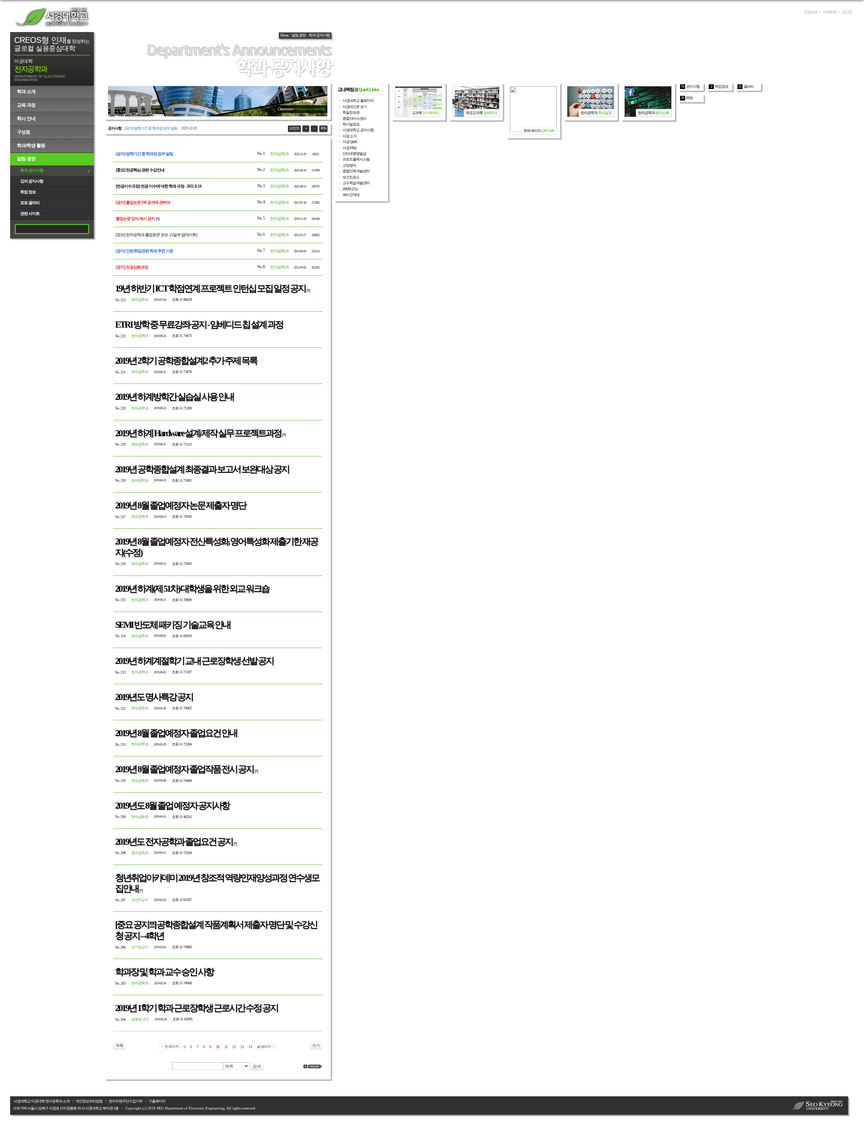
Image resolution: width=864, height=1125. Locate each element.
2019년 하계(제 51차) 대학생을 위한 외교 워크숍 (192, 589)
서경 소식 (350, 136)
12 (234, 1047)
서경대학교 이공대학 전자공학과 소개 (42, 1101)
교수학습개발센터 (356, 183)
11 (225, 1047)
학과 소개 (26, 91)
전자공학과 (279, 153)
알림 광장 (26, 158)
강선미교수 (139, 900)
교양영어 (349, 165)
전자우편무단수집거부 (125, 1101)
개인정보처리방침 (89, 1101)
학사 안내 (26, 118)
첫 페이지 (171, 1046)
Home (284, 35)
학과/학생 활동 (31, 145)
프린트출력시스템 (356, 159)
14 (250, 1047)
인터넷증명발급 (354, 153)
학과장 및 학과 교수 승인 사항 (164, 972)
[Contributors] (305, 1066)
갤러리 (749, 86)
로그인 (847, 11)
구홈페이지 (156, 1101)
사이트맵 (829, 11)
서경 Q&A (350, 142)
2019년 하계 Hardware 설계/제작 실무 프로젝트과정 (198, 433)
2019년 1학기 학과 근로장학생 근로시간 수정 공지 (196, 1008)
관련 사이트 (29, 213)
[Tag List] (315, 1066)
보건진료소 (351, 177)
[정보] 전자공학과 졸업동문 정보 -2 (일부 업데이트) (156, 234)
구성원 (23, 132)
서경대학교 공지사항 (358, 130)
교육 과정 (26, 105)
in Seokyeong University (309, 109)
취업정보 (721, 86)
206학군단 (350, 189)
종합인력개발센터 (356, 171)
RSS (323, 128)
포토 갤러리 (29, 202)
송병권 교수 (140, 1019)
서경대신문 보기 (355, 107)
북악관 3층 (110, 1108)
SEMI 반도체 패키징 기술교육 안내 (172, 625)
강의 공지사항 (31, 181)
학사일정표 (351, 124)
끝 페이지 (264, 1046)
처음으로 (810, 11)
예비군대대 (351, 195)
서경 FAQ (349, 148)
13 (242, 1047)
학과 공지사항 (31, 170)
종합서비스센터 (354, 118)
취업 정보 (28, 192)
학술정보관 (351, 112)
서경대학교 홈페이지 (358, 101)
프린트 (294, 128)
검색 (257, 1066)
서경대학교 (52, 16)
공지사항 (693, 86)
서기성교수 (139, 947)
